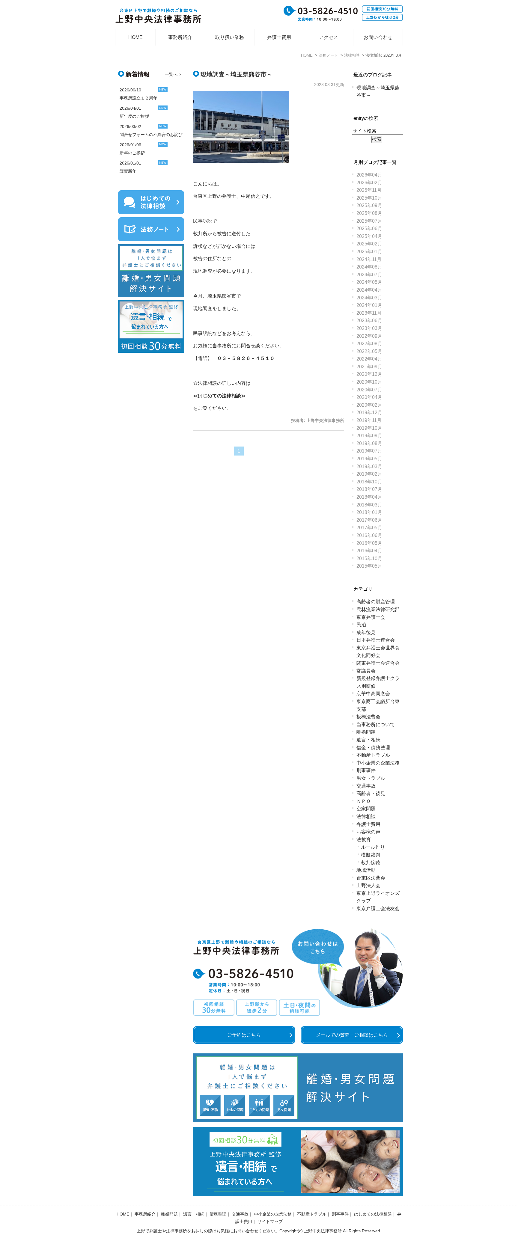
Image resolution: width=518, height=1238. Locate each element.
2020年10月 (369, 381)
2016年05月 (369, 543)
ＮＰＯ (363, 801)
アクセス (328, 37)
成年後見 (366, 632)
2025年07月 (369, 221)
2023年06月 (369, 320)
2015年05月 (369, 566)
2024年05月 (369, 282)
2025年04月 (369, 236)
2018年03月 (369, 504)
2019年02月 (369, 473)
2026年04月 (369, 174)
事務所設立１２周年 (138, 98)
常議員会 (366, 670)
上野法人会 (368, 885)
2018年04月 (369, 497)
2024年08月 (369, 266)
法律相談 (366, 816)
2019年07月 (369, 450)
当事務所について (375, 724)
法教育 (363, 839)
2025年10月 (369, 197)
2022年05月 (369, 351)
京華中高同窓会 (373, 693)
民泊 (361, 624)
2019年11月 (369, 420)
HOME (135, 37)
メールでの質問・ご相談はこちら (352, 1035)
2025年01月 (369, 251)
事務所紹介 (180, 37)
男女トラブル (370, 778)
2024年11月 (369, 259)
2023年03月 (369, 328)
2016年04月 (369, 550)
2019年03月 (369, 466)
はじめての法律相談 (219, 395)
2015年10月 (369, 558)
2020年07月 (369, 389)
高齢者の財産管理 (375, 601)
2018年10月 (369, 481)
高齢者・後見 (370, 793)
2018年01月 (369, 512)
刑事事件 (366, 770)
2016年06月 (369, 535)
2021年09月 (369, 366)
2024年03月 (369, 297)
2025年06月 (369, 228)
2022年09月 (369, 336)
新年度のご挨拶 (134, 116)
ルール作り (373, 847)
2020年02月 (369, 405)
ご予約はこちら (244, 1035)
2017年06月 (369, 520)
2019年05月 (369, 458)
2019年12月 (369, 412)
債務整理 (218, 1214)
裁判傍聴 (370, 862)
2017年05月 (369, 527)
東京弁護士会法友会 (378, 908)
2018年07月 (369, 489)
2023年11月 (369, 313)
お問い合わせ (378, 37)
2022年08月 (369, 343)
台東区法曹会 (370, 877)
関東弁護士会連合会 (378, 663)
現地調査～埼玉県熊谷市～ (236, 74)
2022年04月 (369, 358)
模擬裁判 (370, 854)
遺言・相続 (368, 739)
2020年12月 (369, 374)
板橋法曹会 (368, 716)
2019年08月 (369, 443)
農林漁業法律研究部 (378, 609)
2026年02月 (369, 182)
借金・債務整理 (373, 747)
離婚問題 (366, 732)
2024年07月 (369, 274)
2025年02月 (369, 243)
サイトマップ (270, 1221)
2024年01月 (369, 305)
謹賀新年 (128, 171)
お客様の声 (368, 831)
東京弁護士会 (370, 617)
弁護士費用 (279, 37)
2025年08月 (369, 213)
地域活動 (366, 870)
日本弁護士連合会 (375, 640)
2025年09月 (369, 205)
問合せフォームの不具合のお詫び (151, 134)
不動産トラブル (373, 755)
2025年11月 (369, 190)
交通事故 (366, 785)
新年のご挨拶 (132, 152)
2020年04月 (369, 397)
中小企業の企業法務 (378, 762)
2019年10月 (369, 428)
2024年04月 (369, 289)
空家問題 (366, 808)
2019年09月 (369, 435)
